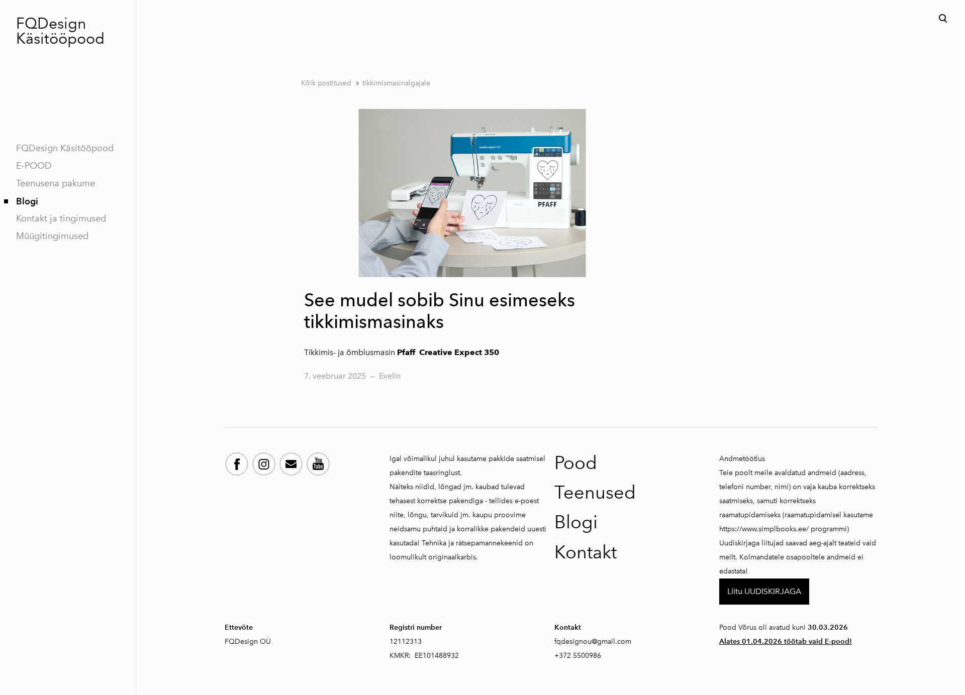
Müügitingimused (52, 236)
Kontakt (585, 552)
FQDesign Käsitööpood (65, 148)
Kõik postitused (326, 83)
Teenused (595, 492)
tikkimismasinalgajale (396, 83)
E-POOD (34, 165)
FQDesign (51, 24)
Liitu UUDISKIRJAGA (764, 591)
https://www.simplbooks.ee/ (764, 529)
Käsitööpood (60, 39)
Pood (575, 463)
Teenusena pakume (55, 183)
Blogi (27, 201)
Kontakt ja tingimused (61, 218)
